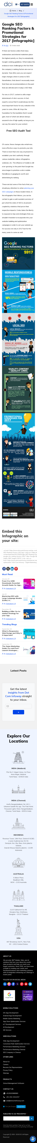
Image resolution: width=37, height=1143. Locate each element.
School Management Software (13, 1083)
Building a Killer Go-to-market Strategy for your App (11, 613)
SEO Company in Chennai (12, 1052)
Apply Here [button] (21, 1106)
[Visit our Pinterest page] (22, 984)
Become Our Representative (12, 1067)
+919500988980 (12, 1093)
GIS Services (7, 1030)
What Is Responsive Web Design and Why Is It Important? (12, 633)
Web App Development (11, 1041)
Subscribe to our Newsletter (15, 1114)
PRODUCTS (7, 1079)
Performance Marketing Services (14, 1047)
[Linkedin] (12, 569)
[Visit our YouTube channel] (26, 984)
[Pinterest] (16, 569)
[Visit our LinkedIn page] (5, 984)
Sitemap (6, 1073)
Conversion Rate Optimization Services (16, 1044)
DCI (7, 45)
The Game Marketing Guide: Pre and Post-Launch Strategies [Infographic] (10, 649)
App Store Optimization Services (14, 1021)
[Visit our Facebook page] (13, 984)
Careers (5, 1064)
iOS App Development (10, 1013)
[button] (32, 4)
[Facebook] (4, 569)
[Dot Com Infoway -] (8, 4)
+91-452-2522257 (12, 1097)
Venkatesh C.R (11, 588)
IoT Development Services (12, 1024)
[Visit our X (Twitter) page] (17, 984)
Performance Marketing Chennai (14, 1049)
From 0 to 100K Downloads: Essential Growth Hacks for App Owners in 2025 (11, 584)
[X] (8, 569)
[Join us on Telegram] (30, 984)
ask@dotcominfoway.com (15, 1101)
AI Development (8, 1027)
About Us (6, 1062)
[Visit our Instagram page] (9, 984)
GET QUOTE (25, 4)
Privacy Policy (8, 1070)
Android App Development (12, 1016)
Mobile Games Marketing (11, 1018)
